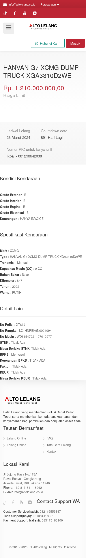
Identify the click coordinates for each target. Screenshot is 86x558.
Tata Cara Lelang (59, 445)
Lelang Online (16, 438)
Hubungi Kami (49, 43)
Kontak (51, 451)
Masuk (75, 43)
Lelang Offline (16, 445)
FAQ (50, 438)
